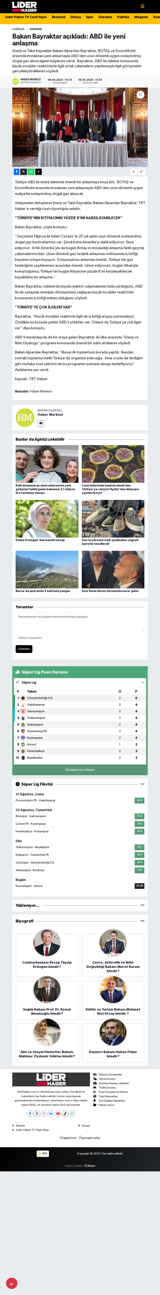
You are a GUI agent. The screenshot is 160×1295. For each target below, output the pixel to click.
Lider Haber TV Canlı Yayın (26, 17)
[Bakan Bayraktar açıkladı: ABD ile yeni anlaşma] (80, 127)
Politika (123, 17)
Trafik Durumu (107, 1087)
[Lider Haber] (24, 6)
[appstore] (68, 1138)
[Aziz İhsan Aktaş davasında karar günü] (113, 569)
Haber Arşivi (106, 1105)
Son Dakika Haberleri (112, 1100)
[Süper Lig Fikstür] (142, 784)
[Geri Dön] (12, 1283)
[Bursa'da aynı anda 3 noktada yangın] (47, 569)
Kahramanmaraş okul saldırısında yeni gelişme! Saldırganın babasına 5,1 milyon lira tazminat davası (45, 489)
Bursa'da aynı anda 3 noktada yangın (43, 591)
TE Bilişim (89, 1165)
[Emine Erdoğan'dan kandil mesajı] (47, 518)
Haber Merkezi (50, 414)
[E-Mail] (41, 423)
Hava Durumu (107, 1078)
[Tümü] (142, 905)
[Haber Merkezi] (25, 417)
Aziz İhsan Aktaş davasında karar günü (110, 591)
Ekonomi (58, 17)
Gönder (24, 649)
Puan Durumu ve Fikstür (113, 1091)
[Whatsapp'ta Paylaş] (31, 172)
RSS (44, 1153)
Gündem (105, 17)
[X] (37, 1114)
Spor (89, 17)
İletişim (20, 1125)
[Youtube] (58, 1114)
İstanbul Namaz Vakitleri (114, 1083)
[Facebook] (30, 1114)
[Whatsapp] (72, 1114)
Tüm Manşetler (108, 1096)
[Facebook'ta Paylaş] (16, 172)
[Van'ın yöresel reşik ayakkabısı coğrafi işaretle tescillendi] (113, 518)
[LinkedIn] (51, 1114)
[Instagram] (44, 1114)
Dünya (75, 17)
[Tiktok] (65, 1114)
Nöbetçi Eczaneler (110, 1074)
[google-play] (89, 1138)
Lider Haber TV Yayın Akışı (32, 1129)
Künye (86, 1125)
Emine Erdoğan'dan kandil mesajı (40, 540)
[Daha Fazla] (38, 172)
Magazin (141, 17)
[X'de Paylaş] (23, 172)
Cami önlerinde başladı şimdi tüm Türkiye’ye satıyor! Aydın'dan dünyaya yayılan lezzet (110, 489)
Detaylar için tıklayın (80, 770)
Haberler (18, 29)
